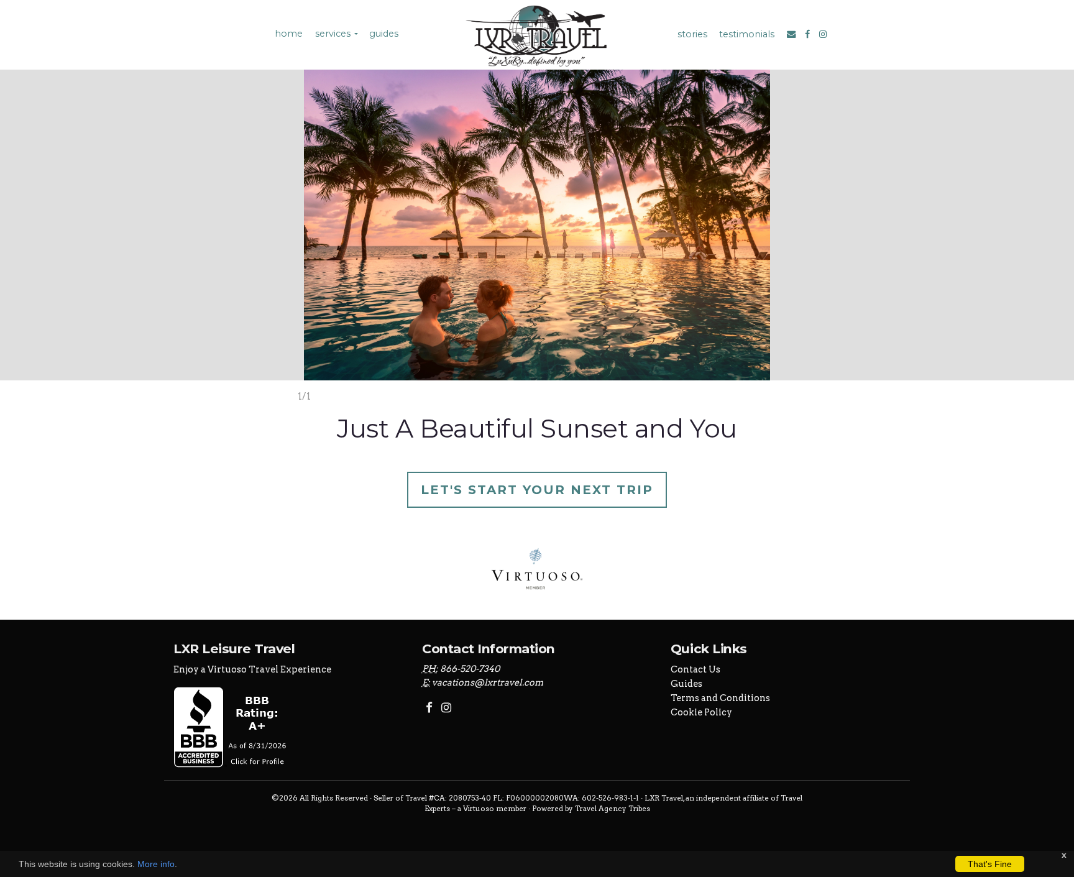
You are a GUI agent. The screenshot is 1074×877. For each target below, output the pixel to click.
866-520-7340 (470, 668)
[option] (537, 237)
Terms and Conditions (720, 698)
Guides (686, 683)
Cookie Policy (701, 712)
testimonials (746, 34)
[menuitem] (288, 33)
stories (692, 34)
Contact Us (695, 669)
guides (383, 33)
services (333, 33)
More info (156, 864)
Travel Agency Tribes (612, 808)
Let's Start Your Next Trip (537, 489)
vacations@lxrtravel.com (487, 682)
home (289, 33)
